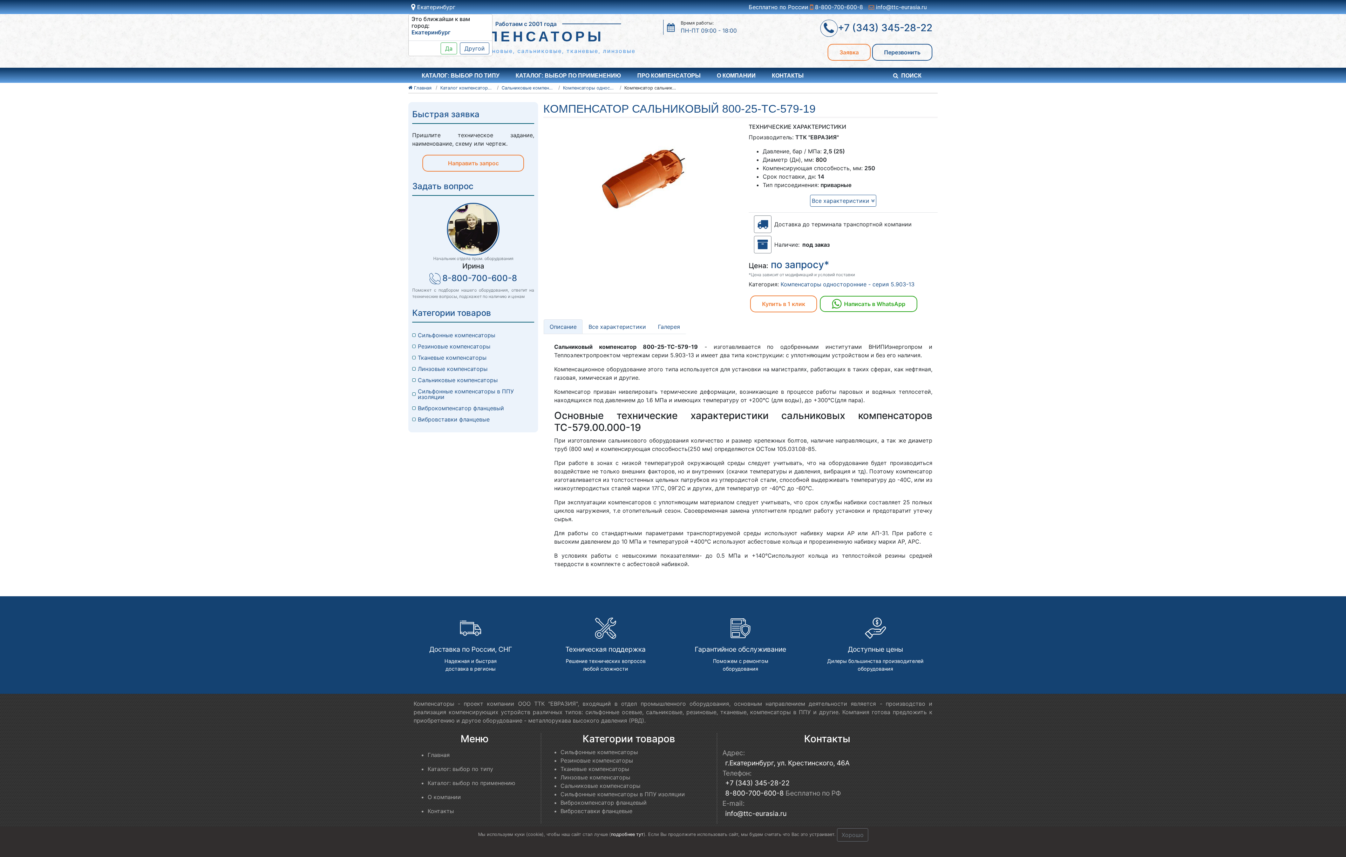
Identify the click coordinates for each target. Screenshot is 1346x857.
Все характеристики (841, 200)
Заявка (849, 52)
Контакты (788, 76)
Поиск (911, 76)
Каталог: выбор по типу (460, 768)
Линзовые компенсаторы (453, 368)
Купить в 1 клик (783, 303)
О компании (736, 76)
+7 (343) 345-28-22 (757, 783)
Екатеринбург (435, 7)
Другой (474, 48)
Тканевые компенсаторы (452, 357)
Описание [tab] (563, 326)
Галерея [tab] (669, 326)
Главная (439, 754)
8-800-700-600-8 (838, 7)
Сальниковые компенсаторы (458, 380)
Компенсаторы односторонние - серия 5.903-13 (848, 284)
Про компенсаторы (669, 76)
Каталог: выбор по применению (568, 76)
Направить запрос (473, 163)
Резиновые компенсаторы (454, 346)
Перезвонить (902, 52)
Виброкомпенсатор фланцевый (461, 408)
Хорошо (853, 834)
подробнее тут (627, 834)
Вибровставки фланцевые (454, 419)
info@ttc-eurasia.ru (900, 7)
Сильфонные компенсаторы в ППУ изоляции (466, 394)
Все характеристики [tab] (617, 326)
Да (449, 48)
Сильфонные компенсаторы (456, 335)
